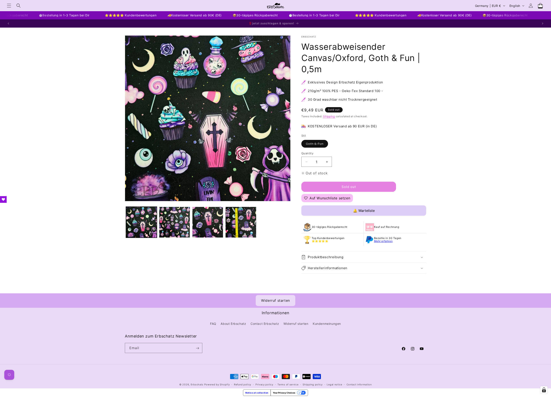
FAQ (213, 323)
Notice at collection (256, 392)
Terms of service (287, 384)
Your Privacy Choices (284, 392)
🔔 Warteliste (364, 210)
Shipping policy (313, 384)
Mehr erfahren (383, 241)
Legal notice (334, 384)
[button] (9, 5)
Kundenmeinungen (327, 323)
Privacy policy (264, 384)
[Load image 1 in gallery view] (141, 222)
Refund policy (242, 384)
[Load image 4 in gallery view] (240, 222)
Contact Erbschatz (265, 323)
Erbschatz (197, 384)
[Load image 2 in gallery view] (174, 222)
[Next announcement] (542, 23)
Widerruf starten (275, 300)
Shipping (329, 116)
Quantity (307, 153)
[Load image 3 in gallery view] (207, 222)
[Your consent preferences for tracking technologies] (544, 390)
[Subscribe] (197, 348)
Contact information (359, 384)
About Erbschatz (233, 323)
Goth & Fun (317, 145)
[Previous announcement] (8, 23)
